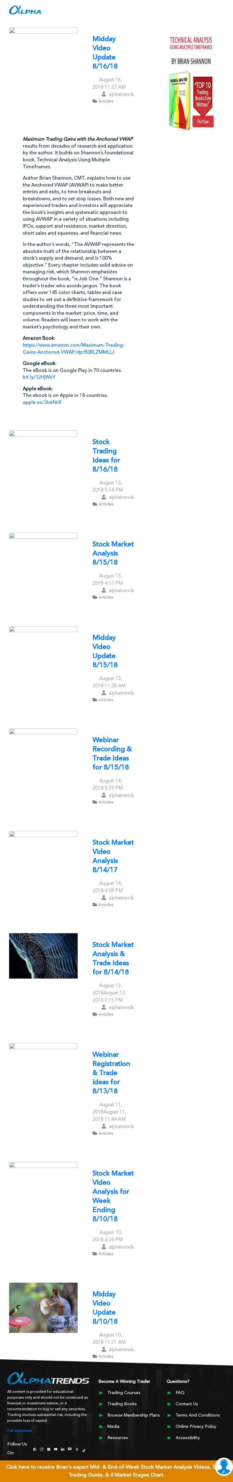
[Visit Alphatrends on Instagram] (41, 1448)
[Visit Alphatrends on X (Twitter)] (48, 1448)
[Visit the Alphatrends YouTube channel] (55, 1448)
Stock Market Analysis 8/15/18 (113, 553)
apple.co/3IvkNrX (42, 402)
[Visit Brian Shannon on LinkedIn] (62, 1448)
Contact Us (187, 1404)
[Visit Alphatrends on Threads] (77, 1448)
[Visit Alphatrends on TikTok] (84, 1449)
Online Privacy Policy (196, 1426)
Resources (117, 1438)
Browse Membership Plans (133, 1415)
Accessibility (188, 1438)
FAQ (180, 1393)
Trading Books (122, 1404)
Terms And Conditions (198, 1415)
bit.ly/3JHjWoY (39, 377)
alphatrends (121, 94)
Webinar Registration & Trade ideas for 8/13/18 (111, 1073)
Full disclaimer (19, 1431)
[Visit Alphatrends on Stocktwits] (69, 1448)
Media (113, 1426)
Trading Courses (123, 1393)
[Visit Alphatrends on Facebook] (34, 1448)
